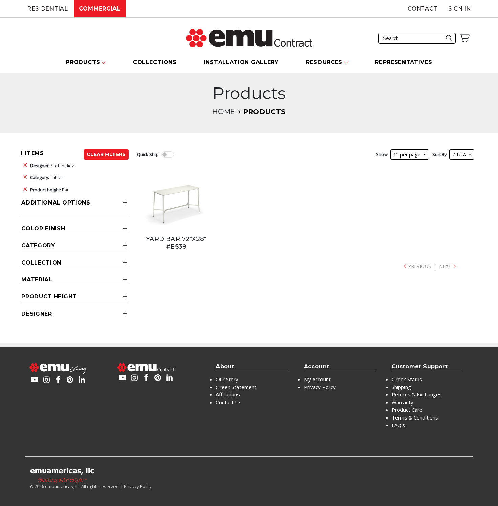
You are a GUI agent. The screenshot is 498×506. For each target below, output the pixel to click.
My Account (317, 379)
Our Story (227, 379)
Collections (155, 62)
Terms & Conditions (415, 417)
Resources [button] (324, 62)
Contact (422, 8)
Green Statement (236, 387)
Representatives (403, 62)
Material (37, 279)
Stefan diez (52, 165)
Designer (36, 314)
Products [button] (83, 62)
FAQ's (398, 425)
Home (223, 111)
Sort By (439, 154)
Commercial (100, 8)
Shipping (401, 387)
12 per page (407, 154)
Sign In (459, 8)
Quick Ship (148, 154)
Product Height (49, 296)
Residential (47, 8)
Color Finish (43, 228)
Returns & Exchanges (417, 394)
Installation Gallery (241, 62)
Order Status (407, 379)
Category (38, 245)
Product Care (407, 409)
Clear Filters (106, 154)
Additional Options (55, 202)
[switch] (167, 154)
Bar (49, 190)
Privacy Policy (320, 387)
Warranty (402, 402)
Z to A (460, 154)
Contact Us (229, 402)
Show (382, 154)
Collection (41, 262)
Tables (47, 177)
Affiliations (228, 394)
